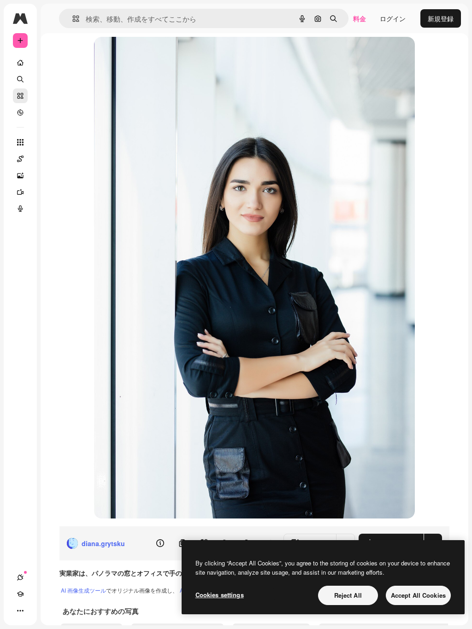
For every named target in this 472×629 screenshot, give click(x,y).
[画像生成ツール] (20, 175)
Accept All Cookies (418, 595)
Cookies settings (219, 594)
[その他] (20, 610)
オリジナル (157, 54)
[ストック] (20, 95)
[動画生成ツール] (20, 192)
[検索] (20, 79)
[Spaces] (20, 158)
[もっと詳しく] (20, 112)
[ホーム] (20, 62)
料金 (359, 18)
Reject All (348, 595)
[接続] (20, 577)
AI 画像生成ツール (83, 590)
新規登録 (441, 18)
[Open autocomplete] (72, 18)
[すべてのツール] (20, 142)
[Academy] (20, 594)
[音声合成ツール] (20, 208)
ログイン (393, 18)
